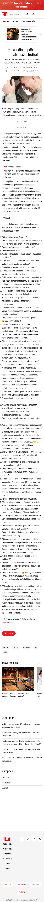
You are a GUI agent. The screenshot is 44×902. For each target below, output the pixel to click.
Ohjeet (7, 864)
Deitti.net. (6, 623)
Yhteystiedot (7, 844)
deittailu (6, 647)
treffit (5, 652)
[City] (7, 839)
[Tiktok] (40, 14)
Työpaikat (7, 854)
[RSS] (39, 839)
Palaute (7, 869)
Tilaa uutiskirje (7, 859)
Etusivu (6, 21)
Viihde (15, 21)
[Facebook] (27, 14)
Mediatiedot (7, 849)
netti (35, 647)
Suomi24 (5, 788)
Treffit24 (22, 892)
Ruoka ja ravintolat (29, 21)
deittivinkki (26, 647)
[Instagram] (33, 14)
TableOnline (6, 783)
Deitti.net (16, 647)
